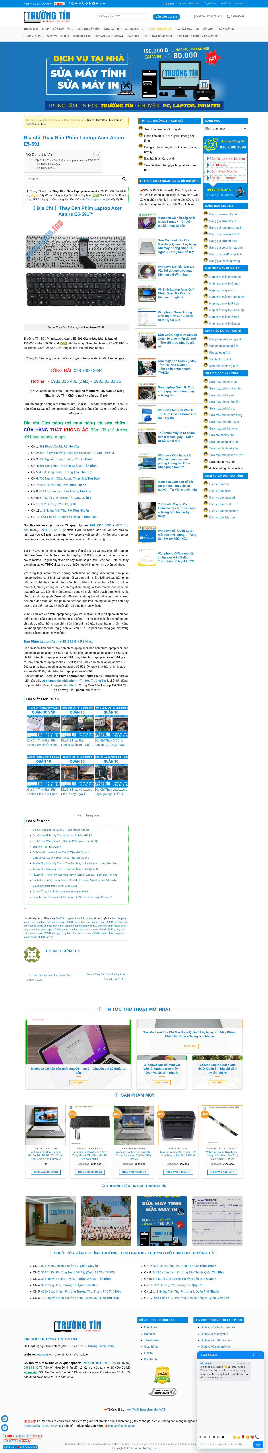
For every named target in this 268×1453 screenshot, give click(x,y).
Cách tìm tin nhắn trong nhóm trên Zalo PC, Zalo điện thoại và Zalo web (74, 880)
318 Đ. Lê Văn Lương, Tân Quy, (65, 497)
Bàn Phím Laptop (74, 119)
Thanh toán (151, 1340)
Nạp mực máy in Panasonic (227, 296)
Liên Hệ (240, 3)
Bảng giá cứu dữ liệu (223, 241)
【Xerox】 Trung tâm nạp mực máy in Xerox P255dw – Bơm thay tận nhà (75, 874)
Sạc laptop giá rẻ (220, 359)
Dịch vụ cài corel (220, 504)
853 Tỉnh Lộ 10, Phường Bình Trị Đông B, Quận (191, 1297)
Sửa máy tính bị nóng (223, 428)
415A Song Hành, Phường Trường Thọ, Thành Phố (81, 1291)
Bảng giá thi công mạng (224, 261)
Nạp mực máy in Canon (224, 283)
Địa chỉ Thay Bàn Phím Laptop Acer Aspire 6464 (60, 891)
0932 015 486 (64, 381)
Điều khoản (151, 1327)
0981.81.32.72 (107, 381)
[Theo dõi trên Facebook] (69, 3)
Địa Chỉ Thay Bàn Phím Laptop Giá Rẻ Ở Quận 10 (42, 794)
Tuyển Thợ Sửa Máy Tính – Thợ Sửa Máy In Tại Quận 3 (65, 869)
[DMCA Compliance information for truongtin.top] (162, 1391)
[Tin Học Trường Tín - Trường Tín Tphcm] (57, 16)
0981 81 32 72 (51, 530)
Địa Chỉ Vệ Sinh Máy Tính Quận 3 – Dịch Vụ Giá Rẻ (62, 835)
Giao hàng (151, 1346)
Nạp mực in (33, 36)
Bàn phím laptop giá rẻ (223, 345)
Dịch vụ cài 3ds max (222, 517)
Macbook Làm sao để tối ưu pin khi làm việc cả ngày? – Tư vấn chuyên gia (177, 485)
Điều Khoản (32, 1425)
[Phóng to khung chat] (254, 1355)
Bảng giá (133, 36)
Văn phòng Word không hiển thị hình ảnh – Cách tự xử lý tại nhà (175, 316)
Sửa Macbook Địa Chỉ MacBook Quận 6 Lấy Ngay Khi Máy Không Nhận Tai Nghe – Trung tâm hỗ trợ (177, 246)
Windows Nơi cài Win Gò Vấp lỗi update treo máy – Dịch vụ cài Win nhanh (176, 270)
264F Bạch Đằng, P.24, (62, 484)
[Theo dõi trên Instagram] (72, 3)
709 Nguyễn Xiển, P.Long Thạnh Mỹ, (69, 478)
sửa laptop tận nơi (94, 199)
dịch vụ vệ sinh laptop (121, 1425)
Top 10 (181, 3)
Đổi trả (148, 1353)
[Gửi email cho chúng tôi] (80, 3)
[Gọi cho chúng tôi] (83, 3)
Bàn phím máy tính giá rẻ (225, 339)
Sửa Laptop (112, 29)
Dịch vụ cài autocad (222, 497)
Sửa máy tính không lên (224, 401)
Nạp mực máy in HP (222, 290)
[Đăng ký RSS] (90, 3)
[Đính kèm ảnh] (200, 1437)
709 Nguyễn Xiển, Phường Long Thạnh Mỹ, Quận (80, 1297)
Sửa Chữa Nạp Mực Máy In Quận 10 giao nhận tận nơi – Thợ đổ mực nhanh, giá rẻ (177, 340)
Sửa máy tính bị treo (222, 395)
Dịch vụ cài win (219, 484)
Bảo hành (150, 1359)
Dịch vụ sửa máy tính (214, 1333)
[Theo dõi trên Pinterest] (87, 3)
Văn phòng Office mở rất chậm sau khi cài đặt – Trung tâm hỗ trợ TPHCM (176, 557)
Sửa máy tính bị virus (223, 381)
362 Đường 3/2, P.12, (58, 504)
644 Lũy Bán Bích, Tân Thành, (65, 491)
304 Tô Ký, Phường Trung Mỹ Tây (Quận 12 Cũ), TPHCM (76, 452)
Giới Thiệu (226, 3)
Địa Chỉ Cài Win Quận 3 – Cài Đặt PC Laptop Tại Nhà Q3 (65, 841)
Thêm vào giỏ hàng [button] (46, 1172)
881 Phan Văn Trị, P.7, (59, 446)
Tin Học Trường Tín (144, 1448)
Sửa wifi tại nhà (58, 36)
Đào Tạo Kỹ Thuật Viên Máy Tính (198, 36)
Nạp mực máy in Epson (224, 323)
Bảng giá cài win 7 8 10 (224, 234)
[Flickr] (101, 3)
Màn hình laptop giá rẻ (223, 365)
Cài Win (208, 29)
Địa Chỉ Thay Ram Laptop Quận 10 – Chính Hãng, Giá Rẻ (77, 745)
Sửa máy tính (62, 29)
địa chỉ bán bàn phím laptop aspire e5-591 (75, 925)
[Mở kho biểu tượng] (261, 1437)
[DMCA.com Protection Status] (162, 1374)
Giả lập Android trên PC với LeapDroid (55, 885)
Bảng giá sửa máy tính (223, 214)
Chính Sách (50, 1425)
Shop (45, 29)
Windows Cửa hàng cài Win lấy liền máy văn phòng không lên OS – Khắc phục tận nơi (174, 461)
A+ (218, 1437)
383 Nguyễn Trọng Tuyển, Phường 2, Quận (76, 1278)
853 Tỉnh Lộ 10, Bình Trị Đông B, (69, 516)
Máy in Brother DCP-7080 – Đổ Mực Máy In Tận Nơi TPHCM (178, 1153)
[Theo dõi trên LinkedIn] (93, 3)
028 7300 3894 (88, 370)
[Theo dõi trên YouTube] (97, 3)
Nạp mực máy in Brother (225, 276)
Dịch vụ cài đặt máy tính (216, 1340)
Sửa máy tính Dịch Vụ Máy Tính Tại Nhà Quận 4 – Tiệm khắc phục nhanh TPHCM (177, 367)
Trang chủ (31, 29)
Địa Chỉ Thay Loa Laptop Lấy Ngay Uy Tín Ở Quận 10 (111, 794)
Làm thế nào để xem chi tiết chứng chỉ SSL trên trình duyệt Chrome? (72, 897)
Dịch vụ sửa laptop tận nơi (218, 1327)
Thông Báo (194, 3)
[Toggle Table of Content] (95, 155)
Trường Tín (32, 119)
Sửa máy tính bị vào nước (226, 455)
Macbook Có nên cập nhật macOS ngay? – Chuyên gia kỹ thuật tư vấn (176, 221)
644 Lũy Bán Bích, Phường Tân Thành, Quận (188, 1272)
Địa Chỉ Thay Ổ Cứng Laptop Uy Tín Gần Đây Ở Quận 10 (110, 745)
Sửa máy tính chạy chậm (225, 388)
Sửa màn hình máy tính (224, 448)
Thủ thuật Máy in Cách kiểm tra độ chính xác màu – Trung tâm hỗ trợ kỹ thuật (177, 510)
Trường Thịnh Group (101, 1346)
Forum (170, 3)
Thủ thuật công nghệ (158, 36)
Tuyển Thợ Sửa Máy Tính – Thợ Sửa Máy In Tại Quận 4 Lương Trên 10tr (75, 863)
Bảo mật (149, 1333)
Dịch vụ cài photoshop (223, 510)
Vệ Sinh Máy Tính (89, 29)
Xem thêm (78, 1083)
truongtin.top (44, 1354)
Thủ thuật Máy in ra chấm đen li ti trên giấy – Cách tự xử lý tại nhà (176, 436)
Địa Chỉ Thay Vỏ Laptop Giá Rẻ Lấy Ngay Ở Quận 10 (76, 794)
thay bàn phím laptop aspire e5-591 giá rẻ (45, 929)
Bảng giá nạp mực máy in (225, 227)
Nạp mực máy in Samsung (226, 310)
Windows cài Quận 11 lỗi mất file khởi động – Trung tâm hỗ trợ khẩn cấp (177, 534)
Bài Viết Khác (48, 168)
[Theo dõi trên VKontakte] (104, 3)
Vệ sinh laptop (135, 29)
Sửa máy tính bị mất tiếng (225, 415)
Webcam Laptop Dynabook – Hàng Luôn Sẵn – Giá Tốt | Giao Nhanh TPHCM (222, 1155)
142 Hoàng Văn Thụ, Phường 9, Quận (186, 1291)
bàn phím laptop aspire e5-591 (97, 922)
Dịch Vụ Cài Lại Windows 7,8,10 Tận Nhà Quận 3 (61, 857)
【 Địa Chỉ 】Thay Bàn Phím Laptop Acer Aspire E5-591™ (65, 160)
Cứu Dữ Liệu (81, 36)
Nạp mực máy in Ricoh (224, 303)
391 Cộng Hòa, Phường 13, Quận (68, 465)
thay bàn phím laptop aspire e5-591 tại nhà (84, 933)
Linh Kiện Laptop (160, 29)
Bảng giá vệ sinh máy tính (226, 247)
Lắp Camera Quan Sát (108, 36)
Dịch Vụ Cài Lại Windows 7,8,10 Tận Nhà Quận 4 (61, 852)
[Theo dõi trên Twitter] (76, 3)
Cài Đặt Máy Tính (187, 29)
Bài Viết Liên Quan (51, 164)
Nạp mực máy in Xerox (224, 316)
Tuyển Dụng (210, 3)
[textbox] (225, 1444)
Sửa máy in (226, 29)
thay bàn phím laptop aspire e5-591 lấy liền (91, 929)
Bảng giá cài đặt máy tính (225, 254)
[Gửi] (124, 178)
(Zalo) (84, 381)
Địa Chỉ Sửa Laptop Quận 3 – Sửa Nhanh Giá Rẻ (61, 829)
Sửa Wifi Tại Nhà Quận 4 (47, 846)
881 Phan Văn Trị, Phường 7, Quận (69, 1265)
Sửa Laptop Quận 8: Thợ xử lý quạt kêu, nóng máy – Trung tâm (176, 391)
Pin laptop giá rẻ (219, 352)
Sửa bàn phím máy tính (224, 441)
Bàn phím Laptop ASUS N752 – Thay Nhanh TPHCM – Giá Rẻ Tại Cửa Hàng (90, 1155)
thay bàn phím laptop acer (111, 925)
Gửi (258, 1444)
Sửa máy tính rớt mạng (224, 421)
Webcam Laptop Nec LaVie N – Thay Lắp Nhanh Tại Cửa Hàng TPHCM (134, 1155)
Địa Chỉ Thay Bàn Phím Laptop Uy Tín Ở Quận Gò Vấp (42, 745)
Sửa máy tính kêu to (222, 408)
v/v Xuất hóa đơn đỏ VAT (146, 1409)
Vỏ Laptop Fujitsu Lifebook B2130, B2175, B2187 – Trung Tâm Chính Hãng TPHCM (45, 1155)
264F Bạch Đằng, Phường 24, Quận (184, 1265)
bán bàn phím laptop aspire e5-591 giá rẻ (58, 922)
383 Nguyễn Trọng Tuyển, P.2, (65, 459)
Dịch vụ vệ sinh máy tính (216, 1346)
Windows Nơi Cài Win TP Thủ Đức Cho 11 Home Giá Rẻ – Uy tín (177, 414)
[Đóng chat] (260, 1355)
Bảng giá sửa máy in (222, 221)
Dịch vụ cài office (220, 490)
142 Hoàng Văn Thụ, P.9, (64, 510)
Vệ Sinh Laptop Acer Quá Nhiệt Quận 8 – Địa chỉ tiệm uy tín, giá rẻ (176, 293)
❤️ (252, 1437)
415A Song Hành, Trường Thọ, (65, 472)
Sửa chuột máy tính (221, 435)
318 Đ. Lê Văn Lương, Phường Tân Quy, (184, 1278)
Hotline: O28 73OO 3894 (38, 3)
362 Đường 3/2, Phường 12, (178, 1285)
